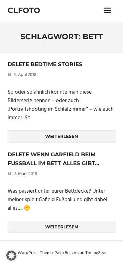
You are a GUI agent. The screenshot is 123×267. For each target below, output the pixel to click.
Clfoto (24, 10)
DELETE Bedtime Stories (45, 64)
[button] (11, 255)
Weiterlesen (61, 136)
